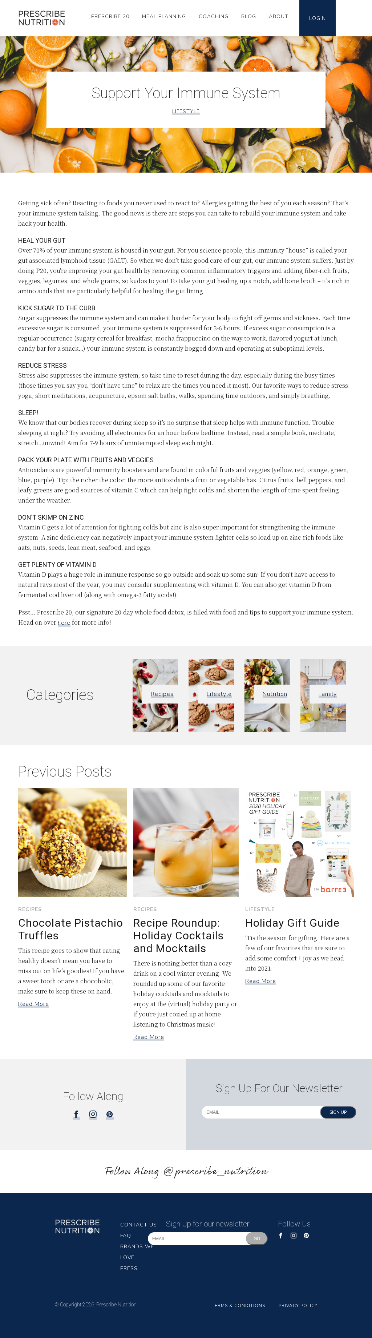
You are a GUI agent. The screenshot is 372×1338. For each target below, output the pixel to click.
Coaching (214, 16)
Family (328, 694)
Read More (33, 1004)
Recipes (162, 694)
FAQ (125, 1235)
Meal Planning (164, 16)
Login (317, 18)
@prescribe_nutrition (215, 1171)
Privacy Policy (298, 1306)
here (64, 623)
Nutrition (275, 694)
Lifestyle (186, 111)
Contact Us (138, 1224)
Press (129, 1268)
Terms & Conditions (238, 1306)
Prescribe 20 (110, 16)
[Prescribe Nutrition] (44, 18)
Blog (248, 16)
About (278, 16)
